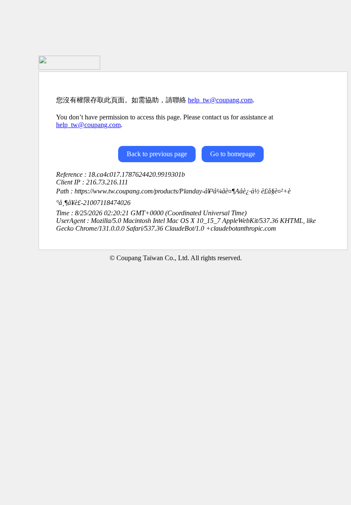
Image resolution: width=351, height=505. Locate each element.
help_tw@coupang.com (220, 100)
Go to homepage (232, 153)
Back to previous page (157, 153)
